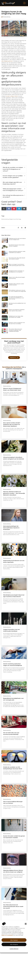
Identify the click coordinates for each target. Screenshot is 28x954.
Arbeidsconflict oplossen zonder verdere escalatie (16, 284)
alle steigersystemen (7, 61)
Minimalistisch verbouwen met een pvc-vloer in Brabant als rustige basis (17, 291)
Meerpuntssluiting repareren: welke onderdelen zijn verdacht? (17, 252)
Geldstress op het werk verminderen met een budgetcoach (17, 239)
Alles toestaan (14, 940)
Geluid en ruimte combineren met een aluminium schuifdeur (17, 323)
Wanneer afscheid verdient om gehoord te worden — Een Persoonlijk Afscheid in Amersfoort (14, 493)
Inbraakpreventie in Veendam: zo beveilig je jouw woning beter (16, 271)
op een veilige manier (12, 96)
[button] (25, 924)
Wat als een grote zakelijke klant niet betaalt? (17, 304)
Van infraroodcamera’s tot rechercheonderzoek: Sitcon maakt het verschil (13, 906)
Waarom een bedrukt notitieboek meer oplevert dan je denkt (16, 310)
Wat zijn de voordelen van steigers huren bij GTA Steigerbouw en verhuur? (14, 169)
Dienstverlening (6, 16)
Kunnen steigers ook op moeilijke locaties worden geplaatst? (14, 176)
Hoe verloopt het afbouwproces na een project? (14, 196)
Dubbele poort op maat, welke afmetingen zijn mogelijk (16, 317)
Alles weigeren (14, 944)
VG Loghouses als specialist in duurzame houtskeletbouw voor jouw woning (16, 298)
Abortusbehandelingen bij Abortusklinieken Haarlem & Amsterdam (11, 527)
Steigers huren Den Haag (15, 219)
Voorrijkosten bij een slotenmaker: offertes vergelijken (17, 245)
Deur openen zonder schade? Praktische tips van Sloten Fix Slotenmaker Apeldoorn (11, 424)
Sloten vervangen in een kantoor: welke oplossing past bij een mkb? (17, 265)
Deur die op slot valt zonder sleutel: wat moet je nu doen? (17, 258)
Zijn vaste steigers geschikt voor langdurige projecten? (14, 183)
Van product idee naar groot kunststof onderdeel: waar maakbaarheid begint (15, 330)
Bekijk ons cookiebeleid (7, 935)
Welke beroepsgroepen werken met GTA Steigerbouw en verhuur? (14, 189)
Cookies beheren (14, 948)
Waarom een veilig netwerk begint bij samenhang (17, 278)
